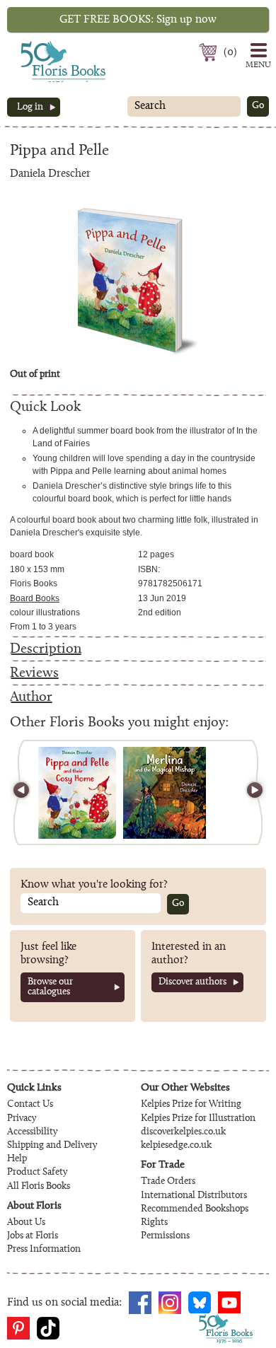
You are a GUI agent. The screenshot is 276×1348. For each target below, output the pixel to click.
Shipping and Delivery (52, 1146)
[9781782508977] (77, 793)
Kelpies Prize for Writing (191, 1105)
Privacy (21, 1119)
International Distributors (194, 1196)
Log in (30, 107)
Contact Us (30, 1105)
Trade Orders (168, 1182)
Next (248, 792)
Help (17, 1159)
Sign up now (138, 19)
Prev (27, 792)
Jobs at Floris (32, 1236)
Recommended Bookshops (194, 1209)
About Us (26, 1223)
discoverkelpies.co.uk (183, 1132)
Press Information (44, 1250)
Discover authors (192, 982)
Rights (154, 1223)
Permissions (165, 1236)
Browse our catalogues (50, 987)
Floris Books (37, 45)
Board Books (34, 598)
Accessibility (32, 1132)
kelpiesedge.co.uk (176, 1146)
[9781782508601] (164, 793)
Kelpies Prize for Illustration (198, 1119)
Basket (210, 52)
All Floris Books (38, 1187)
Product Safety (37, 1173)
